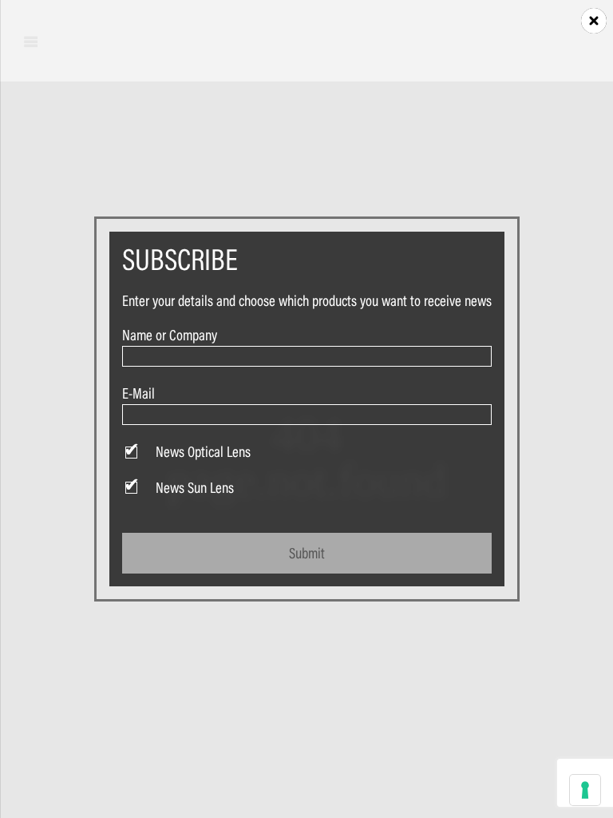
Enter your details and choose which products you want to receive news (307, 300)
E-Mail (138, 393)
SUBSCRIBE (180, 259)
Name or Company (169, 334)
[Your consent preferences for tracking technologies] (585, 790)
